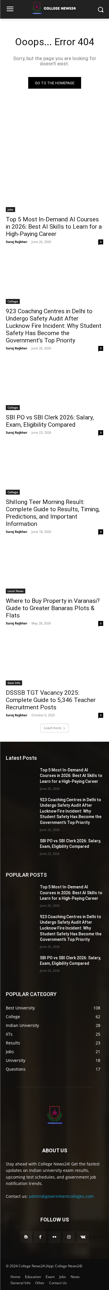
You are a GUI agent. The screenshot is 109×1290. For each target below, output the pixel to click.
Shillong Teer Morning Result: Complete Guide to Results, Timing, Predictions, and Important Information (53, 512)
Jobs (10, 209)
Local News (16, 591)
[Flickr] (54, 1237)
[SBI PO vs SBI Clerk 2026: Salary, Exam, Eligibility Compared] (54, 385)
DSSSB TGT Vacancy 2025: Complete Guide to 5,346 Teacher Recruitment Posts (51, 700)
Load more (52, 727)
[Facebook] (40, 1237)
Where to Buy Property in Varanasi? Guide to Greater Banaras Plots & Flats (53, 608)
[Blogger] (26, 1237)
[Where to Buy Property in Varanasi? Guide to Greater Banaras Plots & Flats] (54, 569)
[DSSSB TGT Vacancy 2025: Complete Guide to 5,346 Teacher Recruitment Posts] (54, 660)
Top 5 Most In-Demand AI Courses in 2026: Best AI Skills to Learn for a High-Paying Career (54, 226)
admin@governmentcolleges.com (61, 1196)
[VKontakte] (83, 1237)
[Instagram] (68, 1237)
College (13, 301)
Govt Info (14, 683)
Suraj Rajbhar (16, 241)
